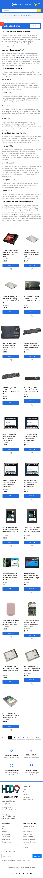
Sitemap (25, 847)
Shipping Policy (27, 834)
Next (37, 738)
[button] (39, 4)
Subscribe (37, 856)
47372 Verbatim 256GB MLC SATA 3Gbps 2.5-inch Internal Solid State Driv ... (32, 669)
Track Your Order (28, 800)
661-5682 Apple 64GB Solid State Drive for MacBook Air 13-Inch (9, 345)
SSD (3, 829)
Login (24, 789)
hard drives (20, 57)
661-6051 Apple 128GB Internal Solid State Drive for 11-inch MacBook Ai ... (32, 390)
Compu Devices (19, 215)
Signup (25, 792)
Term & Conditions (28, 837)
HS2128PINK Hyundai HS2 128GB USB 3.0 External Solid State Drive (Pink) (10, 622)
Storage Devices (14, 16)
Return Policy (27, 829)
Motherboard (6, 834)
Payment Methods (28, 826)
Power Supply (6, 839)
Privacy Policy (27, 831)
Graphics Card (6, 837)
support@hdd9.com (8, 801)
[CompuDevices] (21, 4)
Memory (4, 831)
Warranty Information (29, 842)
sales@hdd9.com (7, 804)
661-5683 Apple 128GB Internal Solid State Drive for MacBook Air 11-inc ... (32, 345)
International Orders (29, 839)
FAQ (24, 844)
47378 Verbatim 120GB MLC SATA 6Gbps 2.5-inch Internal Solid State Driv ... (10, 715)
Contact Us (26, 797)
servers (14, 187)
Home (5, 16)
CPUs (3, 826)
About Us (26, 794)
